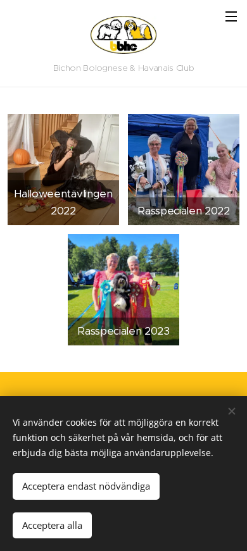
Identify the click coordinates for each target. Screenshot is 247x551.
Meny (231, 15)
